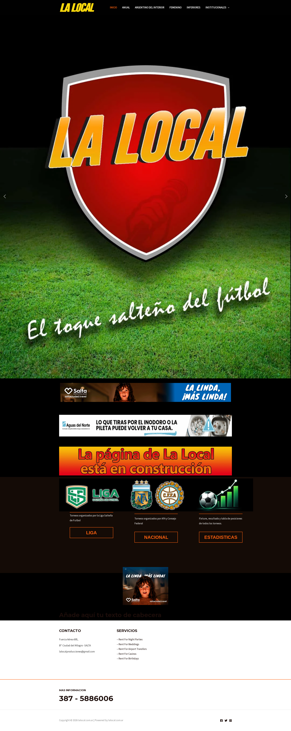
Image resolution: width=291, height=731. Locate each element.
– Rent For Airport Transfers (132, 649)
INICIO (113, 7)
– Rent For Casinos (126, 653)
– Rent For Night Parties (130, 639)
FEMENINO (175, 7)
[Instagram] (230, 720)
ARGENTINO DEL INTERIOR (149, 7)
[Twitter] (226, 720)
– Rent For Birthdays (128, 658)
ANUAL (126, 7)
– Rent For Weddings (128, 644)
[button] (227, 7)
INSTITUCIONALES (216, 7)
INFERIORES (193, 7)
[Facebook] (221, 720)
